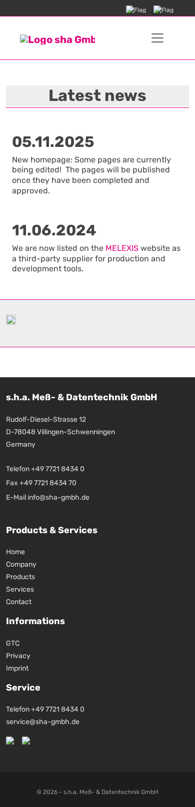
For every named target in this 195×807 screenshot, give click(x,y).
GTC (13, 643)
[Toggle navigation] (157, 37)
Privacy (18, 656)
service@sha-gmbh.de (43, 722)
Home (15, 552)
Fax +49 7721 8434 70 (41, 483)
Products (20, 577)
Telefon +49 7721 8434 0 (45, 469)
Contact (19, 602)
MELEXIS (122, 248)
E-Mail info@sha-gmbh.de (48, 497)
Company (21, 564)
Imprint (17, 668)
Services (20, 589)
